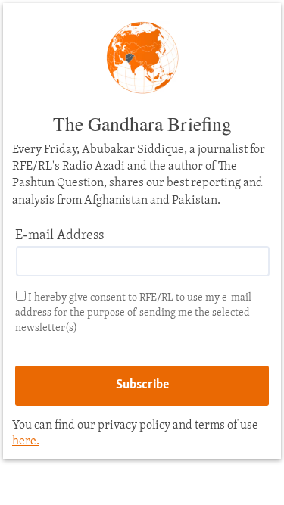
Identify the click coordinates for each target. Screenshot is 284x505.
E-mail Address (59, 236)
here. (25, 441)
